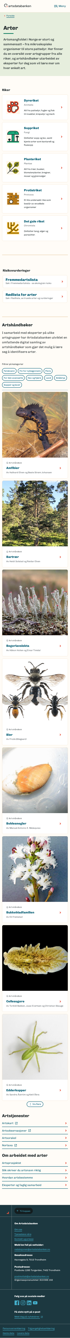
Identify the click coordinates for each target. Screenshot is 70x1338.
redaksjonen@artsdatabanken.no (32, 1249)
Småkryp (60, 378)
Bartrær (12, 557)
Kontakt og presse (23, 1239)
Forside (10, 15)
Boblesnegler (16, 823)
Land (48, 378)
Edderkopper (16, 1090)
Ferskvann (9, 371)
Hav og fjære (34, 378)
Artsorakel (9, 1138)
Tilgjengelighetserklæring (41, 1328)
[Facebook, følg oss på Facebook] (16, 1302)
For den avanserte (13, 378)
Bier (9, 735)
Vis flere (36, 1104)
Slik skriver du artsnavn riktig (21, 1170)
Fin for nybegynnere (30, 371)
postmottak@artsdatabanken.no (31, 1276)
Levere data (23, 1333)
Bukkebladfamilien (20, 912)
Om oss (18, 1229)
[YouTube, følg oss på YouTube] (35, 1302)
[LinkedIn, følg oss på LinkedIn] (29, 1302)
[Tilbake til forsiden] (17, 6)
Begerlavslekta (17, 646)
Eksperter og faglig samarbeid (21, 1185)
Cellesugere (15, 1001)
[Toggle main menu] (60, 6)
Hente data (8, 1333)
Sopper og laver (12, 385)
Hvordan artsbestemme (17, 1177)
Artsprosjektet (11, 1163)
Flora (48, 371)
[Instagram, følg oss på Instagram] (23, 1302)
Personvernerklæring (14, 1328)
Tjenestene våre (22, 1234)
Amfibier (12, 468)
